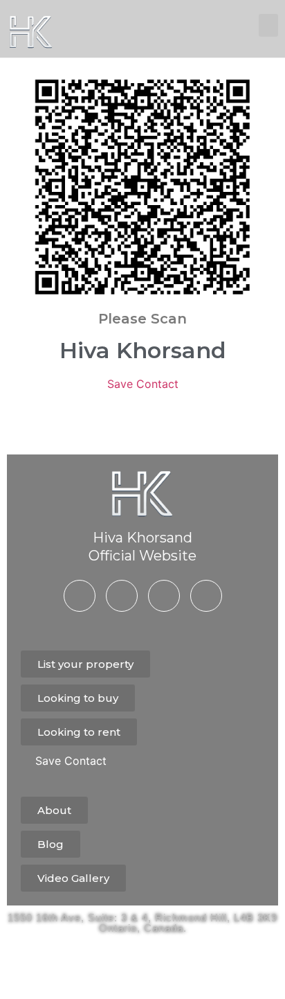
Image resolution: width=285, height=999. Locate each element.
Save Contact (142, 384)
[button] (268, 25)
